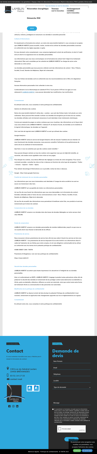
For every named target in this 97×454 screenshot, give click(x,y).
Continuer (77, 451)
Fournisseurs (56, 2)
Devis (32, 28)
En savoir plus (87, 451)
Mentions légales (33, 451)
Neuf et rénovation (67, 2)
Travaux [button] (57, 10)
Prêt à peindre (78, 2)
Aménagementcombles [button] (73, 11)
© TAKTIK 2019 (64, 451)
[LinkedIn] (17, 406)
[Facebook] (9, 406)
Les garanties (25, 2)
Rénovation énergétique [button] (38, 9)
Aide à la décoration (44, 2)
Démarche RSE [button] (33, 18)
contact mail (16, 379)
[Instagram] (13, 406)
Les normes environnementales (10, 2)
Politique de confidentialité (49, 451)
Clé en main (88, 2)
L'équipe (33, 2)
